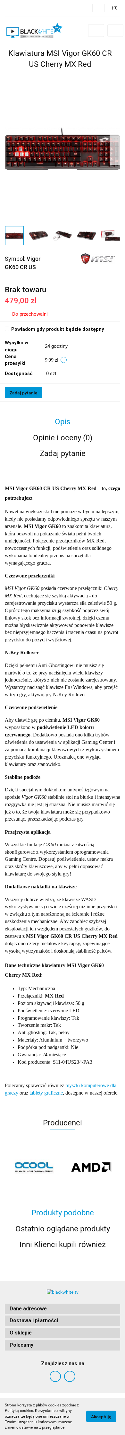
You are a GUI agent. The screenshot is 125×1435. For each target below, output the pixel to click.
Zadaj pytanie (24, 392)
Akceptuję (101, 1416)
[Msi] (98, 258)
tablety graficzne (46, 1093)
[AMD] (91, 1167)
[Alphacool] (34, 1167)
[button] (62, 1309)
